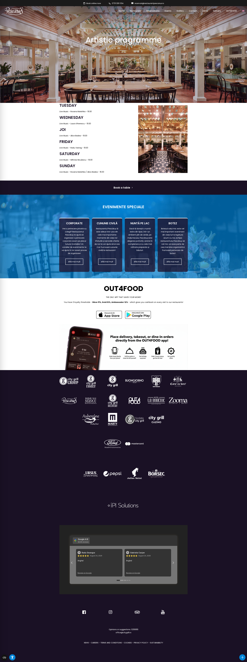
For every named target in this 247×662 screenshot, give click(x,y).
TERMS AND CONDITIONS (111, 642)
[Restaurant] (156, 419)
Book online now (93, 3)
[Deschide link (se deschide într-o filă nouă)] (138, 315)
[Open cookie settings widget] (4, 658)
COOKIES (128, 642)
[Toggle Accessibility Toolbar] (12, 657)
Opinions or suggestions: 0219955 (123, 629)
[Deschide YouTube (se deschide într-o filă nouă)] (162, 610)
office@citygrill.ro (123, 632)
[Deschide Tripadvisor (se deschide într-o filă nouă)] (136, 610)
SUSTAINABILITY (156, 642)
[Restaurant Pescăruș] (13, 11)
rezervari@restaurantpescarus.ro (149, 3)
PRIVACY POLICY (141, 642)
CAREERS (94, 642)
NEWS (86, 642)
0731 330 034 (117, 3)
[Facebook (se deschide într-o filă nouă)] (84, 610)
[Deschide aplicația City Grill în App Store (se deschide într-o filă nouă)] (109, 315)
